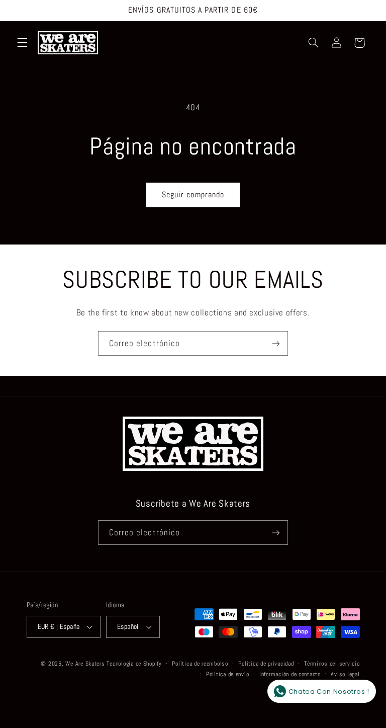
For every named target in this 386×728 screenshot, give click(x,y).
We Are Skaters (85, 663)
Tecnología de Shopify (134, 663)
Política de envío (227, 674)
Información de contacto (290, 674)
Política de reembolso (200, 663)
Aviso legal (345, 674)
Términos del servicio (331, 663)
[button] (22, 42)
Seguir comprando (193, 195)
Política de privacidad (266, 663)
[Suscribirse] (275, 343)
